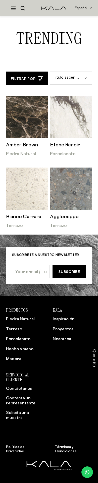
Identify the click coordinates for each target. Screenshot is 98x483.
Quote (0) (94, 358)
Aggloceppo (64, 216)
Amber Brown (22, 145)
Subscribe (69, 271)
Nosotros (62, 338)
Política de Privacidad (15, 448)
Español (81, 8)
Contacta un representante (20, 400)
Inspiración (64, 318)
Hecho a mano (19, 348)
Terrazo (14, 225)
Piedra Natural (21, 153)
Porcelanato (63, 153)
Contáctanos (19, 388)
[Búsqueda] (23, 8)
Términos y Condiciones (65, 448)
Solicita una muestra (17, 415)
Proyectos (63, 328)
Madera (13, 358)
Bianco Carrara (23, 216)
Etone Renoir (65, 145)
